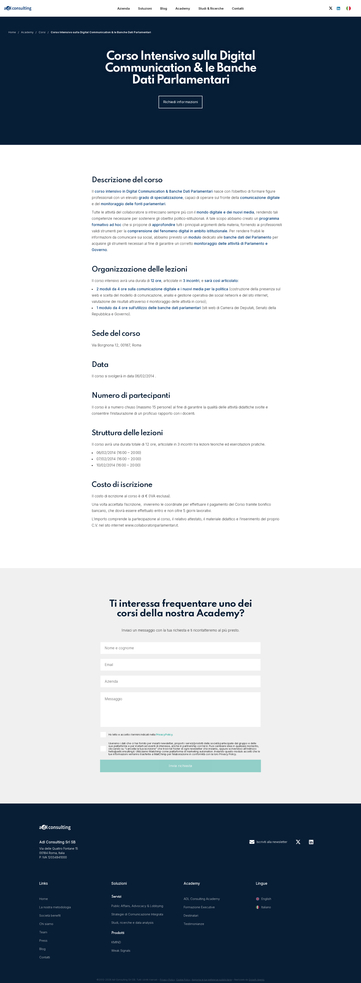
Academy (27, 32)
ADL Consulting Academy (202, 899)
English (266, 899)
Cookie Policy (183, 979)
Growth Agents (256, 979)
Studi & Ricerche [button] (211, 8)
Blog (42, 949)
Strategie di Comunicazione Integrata (137, 914)
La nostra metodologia (55, 907)
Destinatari (191, 915)
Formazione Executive (199, 907)
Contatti (238, 8)
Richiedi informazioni (180, 102)
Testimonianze (194, 924)
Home (12, 32)
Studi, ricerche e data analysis (132, 923)
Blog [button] (163, 8)
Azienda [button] (123, 8)
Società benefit (50, 915)
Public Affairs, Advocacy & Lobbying (137, 906)
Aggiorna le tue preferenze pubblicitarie (212, 979)
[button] (348, 8)
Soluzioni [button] (145, 8)
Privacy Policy (164, 734)
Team (43, 932)
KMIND (116, 942)
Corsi (42, 32)
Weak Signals (120, 951)
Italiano (266, 907)
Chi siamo (46, 924)
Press (43, 941)
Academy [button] (182, 8)
